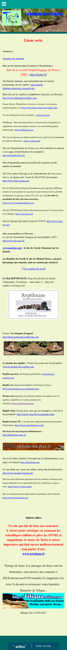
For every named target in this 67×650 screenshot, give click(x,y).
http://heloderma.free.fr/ (14, 434)
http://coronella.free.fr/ (14, 155)
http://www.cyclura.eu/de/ (20, 486)
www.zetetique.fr (33, 553)
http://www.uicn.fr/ (24, 213)
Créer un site (43, 646)
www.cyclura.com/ (31, 140)
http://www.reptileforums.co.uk (29, 425)
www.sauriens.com (12, 248)
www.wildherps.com (24, 129)
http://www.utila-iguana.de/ (16, 180)
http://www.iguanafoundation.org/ (18, 202)
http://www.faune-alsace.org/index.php (39, 107)
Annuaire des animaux (13, 58)
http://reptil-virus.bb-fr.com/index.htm (35, 414)
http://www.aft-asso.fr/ (14, 240)
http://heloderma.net (30, 462)
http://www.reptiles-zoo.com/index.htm (21, 388)
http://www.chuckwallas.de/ (15, 497)
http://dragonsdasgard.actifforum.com (21, 336)
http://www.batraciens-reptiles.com (20, 97)
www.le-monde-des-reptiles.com (18, 366)
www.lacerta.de (43, 114)
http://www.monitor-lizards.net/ (18, 473)
